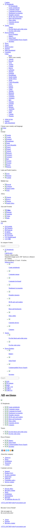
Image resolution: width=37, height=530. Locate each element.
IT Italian (7, 232)
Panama (11, 116)
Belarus (11, 107)
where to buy (9, 119)
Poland (11, 87)
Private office (9, 489)
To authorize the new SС (12, 499)
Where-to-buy (9, 47)
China (10, 89)
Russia (11, 105)
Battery (11, 36)
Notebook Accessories (16, 13)
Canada (11, 114)
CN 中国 (8, 239)
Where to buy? (9, 262)
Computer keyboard (15, 11)
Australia (11, 109)
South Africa (13, 79)
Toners (7, 25)
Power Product (9, 32)
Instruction (8, 476)
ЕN (2, 223)
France (11, 86)
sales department (10, 123)
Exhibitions (8, 461)
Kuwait (11, 61)
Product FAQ (9, 473)
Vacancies (8, 463)
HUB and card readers (16, 16)
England (11, 73)
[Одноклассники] (10, 450)
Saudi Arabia (13, 77)
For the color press (14, 31)
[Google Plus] (4, 450)
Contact (7, 464)
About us (7, 457)
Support (7, 48)
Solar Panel (12, 38)
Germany (12, 96)
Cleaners (11, 24)
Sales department (10, 50)
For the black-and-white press (18, 29)
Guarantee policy (10, 480)
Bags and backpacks (15, 18)
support (7, 121)
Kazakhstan (12, 75)
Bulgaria (11, 93)
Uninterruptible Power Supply (18, 39)
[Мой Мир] (13, 450)
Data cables (12, 20)
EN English (8, 226)
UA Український (10, 237)
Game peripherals (14, 8)
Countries (8, 53)
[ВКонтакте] (2, 450)
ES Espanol (8, 233)
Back (10, 55)
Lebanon (11, 70)
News (6, 43)
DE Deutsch (8, 228)
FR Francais (8, 230)
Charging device (14, 22)
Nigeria (11, 71)
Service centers (9, 482)
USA (10, 63)
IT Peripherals (9, 4)
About (7, 45)
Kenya (11, 68)
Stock (6, 492)
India (10, 112)
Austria (11, 64)
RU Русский (9, 235)
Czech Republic (14, 82)
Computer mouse (14, 9)
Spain (10, 80)
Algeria (11, 59)
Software (7, 478)
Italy (10, 100)
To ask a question (10, 475)
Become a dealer (10, 490)
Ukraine (11, 102)
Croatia (11, 66)
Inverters (11, 41)
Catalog (7, 2)
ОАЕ (10, 84)
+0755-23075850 (6, 502)
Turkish (11, 91)
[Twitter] (6, 450)
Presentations (9, 496)
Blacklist (7, 497)
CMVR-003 (8, 253)
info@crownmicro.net (19, 502)
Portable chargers (14, 15)
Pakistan (11, 94)
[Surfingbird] (8, 450)
